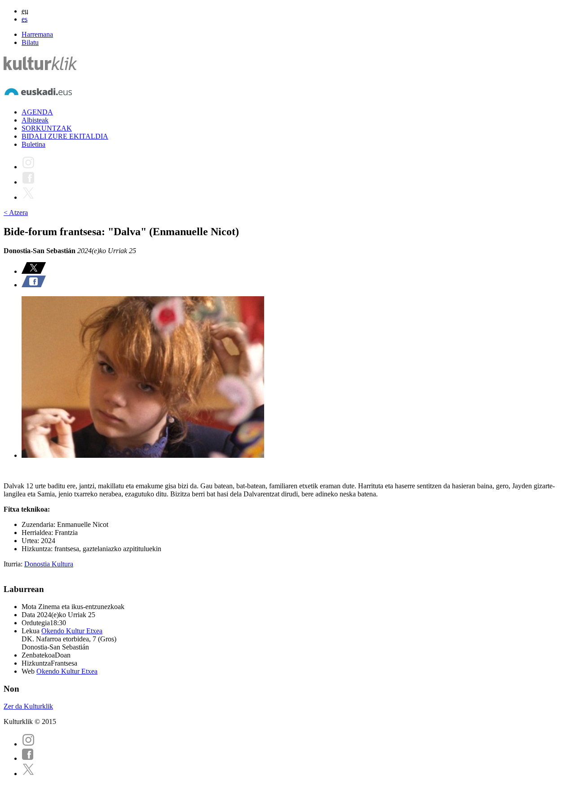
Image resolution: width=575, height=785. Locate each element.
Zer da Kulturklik (28, 706)
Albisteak (35, 120)
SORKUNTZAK (47, 128)
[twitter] (28, 773)
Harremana (37, 34)
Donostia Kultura (48, 564)
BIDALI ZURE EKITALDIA (65, 136)
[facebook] (28, 758)
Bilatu (30, 42)
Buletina (33, 144)
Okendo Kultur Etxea (71, 631)
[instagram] (28, 744)
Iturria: (14, 564)
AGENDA (37, 112)
